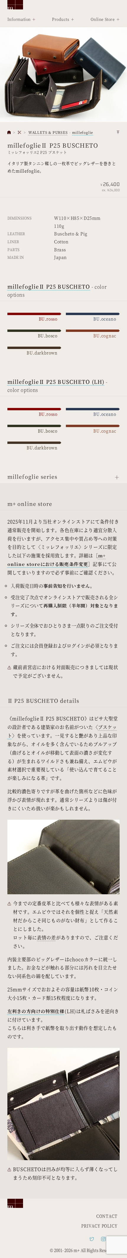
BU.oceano (104, 319)
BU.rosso (48, 319)
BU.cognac (104, 335)
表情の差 (46, 937)
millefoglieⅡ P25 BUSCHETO (48, 286)
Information (19, 19)
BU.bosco (48, 335)
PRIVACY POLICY (99, 1226)
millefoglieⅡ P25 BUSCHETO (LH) (56, 381)
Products (60, 19)
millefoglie (82, 132)
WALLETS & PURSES (48, 132)
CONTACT (107, 1216)
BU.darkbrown (42, 352)
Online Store (103, 19)
